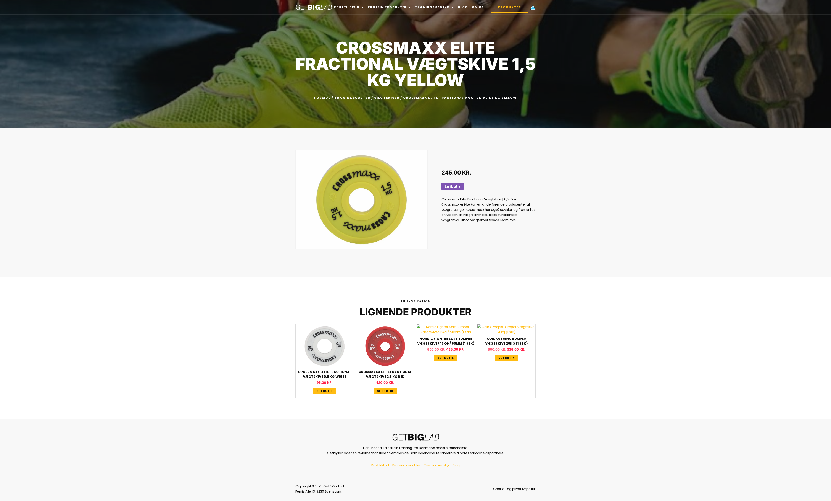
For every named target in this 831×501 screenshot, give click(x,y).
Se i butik (452, 186)
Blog (463, 7)
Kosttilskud (346, 7)
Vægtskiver (386, 98)
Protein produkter (387, 7)
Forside (322, 98)
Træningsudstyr (432, 7)
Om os (478, 7)
